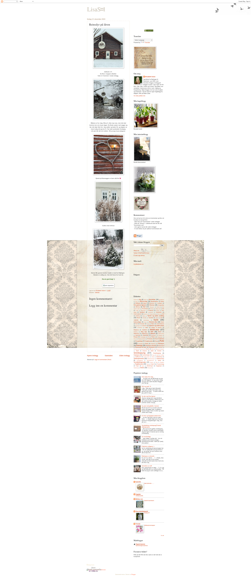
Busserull (151, 303)
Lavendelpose (160, 323)
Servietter (136, 349)
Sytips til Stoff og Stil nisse (141, 253)
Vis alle (162, 535)
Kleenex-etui (153, 322)
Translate (147, 42)
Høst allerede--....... (149, 483)
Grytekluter (159, 312)
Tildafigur (162, 362)
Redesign (139, 345)
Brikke (162, 301)
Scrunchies (159, 347)
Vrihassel (149, 367)
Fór (163, 308)
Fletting (152, 308)
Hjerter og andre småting (155, 316)
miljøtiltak (144, 329)
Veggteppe (159, 365)
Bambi (145, 299)
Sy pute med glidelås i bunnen (150, 406)
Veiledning (136, 367)
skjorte (162, 349)
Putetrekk (140, 343)
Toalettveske (139, 364)
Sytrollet (138, 482)
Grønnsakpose (137, 314)
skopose (144, 350)
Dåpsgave (152, 307)
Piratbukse (159, 337)
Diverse (151, 305)
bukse (145, 303)
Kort (137, 323)
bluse (136, 301)
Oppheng (137, 335)
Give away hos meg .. (148, 377)
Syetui (159, 360)
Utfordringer (150, 365)
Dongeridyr (161, 305)
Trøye (137, 365)
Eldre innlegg (124, 356)
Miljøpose (136, 329)
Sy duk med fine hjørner (148, 396)
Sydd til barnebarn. (149, 500)
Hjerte (143, 315)
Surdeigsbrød (140, 360)
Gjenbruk (142, 312)
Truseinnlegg (160, 364)
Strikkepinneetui (139, 358)
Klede (145, 322)
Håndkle (144, 317)
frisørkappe (143, 310)
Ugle (143, 365)
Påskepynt (161, 343)
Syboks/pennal (150, 360)
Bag (140, 299)
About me (136, 250)
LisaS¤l (96, 9)
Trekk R (153, 364)
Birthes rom (139, 499)
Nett (152, 331)
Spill (157, 355)
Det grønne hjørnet (140, 305)
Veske (142, 367)
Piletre (153, 337)
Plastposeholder (141, 338)
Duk (144, 307)
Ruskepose (152, 347)
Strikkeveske (160, 358)
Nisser (159, 331)
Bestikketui (161, 299)
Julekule (97, 292)
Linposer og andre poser (156, 325)
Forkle (137, 310)
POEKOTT (147, 513)
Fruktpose (150, 310)
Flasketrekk (145, 308)
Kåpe (152, 323)
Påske (146, 343)
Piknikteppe (143, 337)
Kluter (162, 322)
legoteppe (137, 325)
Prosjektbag (138, 341)
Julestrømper (146, 320)
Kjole (156, 320)
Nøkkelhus (136, 333)
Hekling (138, 315)
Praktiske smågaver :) (148, 446)
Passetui (160, 335)
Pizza (135, 338)
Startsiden (109, 356)
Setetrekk (142, 349)
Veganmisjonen (140, 544)
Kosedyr (142, 323)
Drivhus (138, 307)
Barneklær (152, 299)
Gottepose (150, 312)
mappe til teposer (156, 327)
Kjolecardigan (137, 322)
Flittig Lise (158, 308)
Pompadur (150, 338)
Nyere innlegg (92, 356)
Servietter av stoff (147, 466)
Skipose (157, 349)
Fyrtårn (157, 310)
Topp (148, 364)
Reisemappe (161, 345)
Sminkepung (139, 353)
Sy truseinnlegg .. (147, 436)
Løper (146, 327)
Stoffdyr (162, 355)
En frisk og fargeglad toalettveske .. (152, 416)
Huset (138, 317)
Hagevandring (153, 314)
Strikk (153, 356)
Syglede (138, 494)
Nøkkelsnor (145, 333)
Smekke (159, 350)
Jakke (157, 317)
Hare (159, 314)
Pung (156, 341)
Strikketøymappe (151, 358)
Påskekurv (153, 343)
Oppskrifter (146, 335)
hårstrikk (151, 317)
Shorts (147, 349)
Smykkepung (157, 353)
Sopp (153, 355)
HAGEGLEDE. (139, 495)
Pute (162, 341)
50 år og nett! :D (146, 386)
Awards (135, 299)
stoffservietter (146, 356)
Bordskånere (154, 301)
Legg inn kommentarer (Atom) (102, 359)
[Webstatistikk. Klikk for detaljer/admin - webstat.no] (148, 31)
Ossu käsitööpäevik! (142, 511)
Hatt (163, 314)
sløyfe (152, 350)
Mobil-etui (154, 329)
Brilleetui (138, 303)
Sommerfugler (146, 355)
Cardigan (159, 303)
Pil (148, 337)
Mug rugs (144, 331)
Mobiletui (136, 331)
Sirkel (152, 349)
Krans (148, 323)
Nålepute (152, 333)
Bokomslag (143, 301)
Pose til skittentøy (159, 338)
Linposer (144, 325)
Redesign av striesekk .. (149, 456)
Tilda (157, 362)
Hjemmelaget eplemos (142, 545)
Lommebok (139, 327)
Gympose (146, 314)
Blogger (133, 574)
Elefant (158, 307)
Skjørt (137, 350)
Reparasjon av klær (140, 347)
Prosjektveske (148, 341)
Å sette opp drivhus (139, 255)
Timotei (138, 524)
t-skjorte (151, 362)
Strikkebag (159, 356)
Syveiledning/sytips (140, 362)
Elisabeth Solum (150, 76)
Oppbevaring (161, 333)
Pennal (136, 337)
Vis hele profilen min (139, 96)
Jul (161, 317)
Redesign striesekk (151, 345)
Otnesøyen (153, 335)
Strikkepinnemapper (149, 525)
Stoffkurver (138, 356)
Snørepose (137, 355)
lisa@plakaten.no (138, 264)
